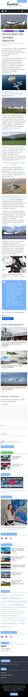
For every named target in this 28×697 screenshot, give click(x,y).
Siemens (25, 618)
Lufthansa (4, 611)
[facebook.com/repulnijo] (6, 636)
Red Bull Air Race (8, 615)
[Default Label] (11, 636)
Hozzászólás (4, 404)
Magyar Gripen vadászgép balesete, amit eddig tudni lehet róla (17, 550)
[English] (2, 646)
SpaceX (2, 620)
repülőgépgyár (4, 618)
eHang (2, 601)
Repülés (21, 31)
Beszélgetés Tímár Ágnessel (14, 529)
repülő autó (17, 616)
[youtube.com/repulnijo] (2, 636)
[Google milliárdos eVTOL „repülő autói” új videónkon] (14, 351)
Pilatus (9, 613)
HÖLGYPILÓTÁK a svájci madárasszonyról (17, 465)
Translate (10, 650)
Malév (2, 613)
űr (5, 627)
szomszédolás (8, 620)
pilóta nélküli (13, 613)
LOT (19, 609)
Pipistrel (16, 31)
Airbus (3, 595)
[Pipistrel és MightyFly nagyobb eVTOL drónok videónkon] (14, 373)
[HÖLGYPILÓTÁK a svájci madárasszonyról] (6, 463)
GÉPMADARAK (4, 664)
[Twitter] (2, 538)
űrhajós (8, 627)
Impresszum (4, 677)
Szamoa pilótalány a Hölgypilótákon (16, 457)
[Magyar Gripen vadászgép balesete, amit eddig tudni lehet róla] (6, 548)
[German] (4, 646)
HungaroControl (6, 607)
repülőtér (17, 618)
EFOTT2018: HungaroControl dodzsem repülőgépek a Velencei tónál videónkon (14, 343)
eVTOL (3, 605)
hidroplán (19, 604)
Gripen (7, 605)
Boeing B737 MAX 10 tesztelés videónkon (16, 573)
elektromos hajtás (18, 601)
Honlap (2, 441)
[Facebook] (6, 538)
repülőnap (11, 618)
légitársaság (21, 611)
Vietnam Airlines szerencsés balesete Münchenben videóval (18, 558)
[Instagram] (11, 538)
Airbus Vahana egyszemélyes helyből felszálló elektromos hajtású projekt (14, 197)
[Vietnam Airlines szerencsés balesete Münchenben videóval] (6, 556)
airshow (6, 595)
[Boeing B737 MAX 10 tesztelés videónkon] (6, 572)
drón (19, 598)
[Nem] (26, 690)
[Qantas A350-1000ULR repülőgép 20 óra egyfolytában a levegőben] (6, 580)
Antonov (10, 595)
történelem (16, 620)
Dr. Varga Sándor (13, 43)
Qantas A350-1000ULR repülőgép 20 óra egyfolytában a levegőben (17, 582)
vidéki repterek (7, 623)
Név (2, 425)
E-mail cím (4, 434)
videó (22, 620)
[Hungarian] (5, 646)
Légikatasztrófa (12, 611)
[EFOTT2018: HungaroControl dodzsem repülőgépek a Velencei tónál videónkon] (14, 328)
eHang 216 (6, 601)
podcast (22, 613)
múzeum (6, 613)
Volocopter (17, 623)
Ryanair (21, 618)
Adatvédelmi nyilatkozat (6, 675)
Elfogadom (14, 694)
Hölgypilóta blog (5, 609)
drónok (23, 598)
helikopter (11, 605)
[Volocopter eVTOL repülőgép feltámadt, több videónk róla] (6, 564)
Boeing (21, 595)
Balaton (15, 595)
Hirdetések (3, 672)
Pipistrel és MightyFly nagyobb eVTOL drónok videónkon (14, 388)
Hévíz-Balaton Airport (19, 607)
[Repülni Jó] (14, 1)
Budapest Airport (9, 597)
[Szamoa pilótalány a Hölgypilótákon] (6, 456)
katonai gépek (14, 609)
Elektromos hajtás (9, 31)
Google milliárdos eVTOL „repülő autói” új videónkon (12, 366)
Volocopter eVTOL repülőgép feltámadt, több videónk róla (18, 565)
